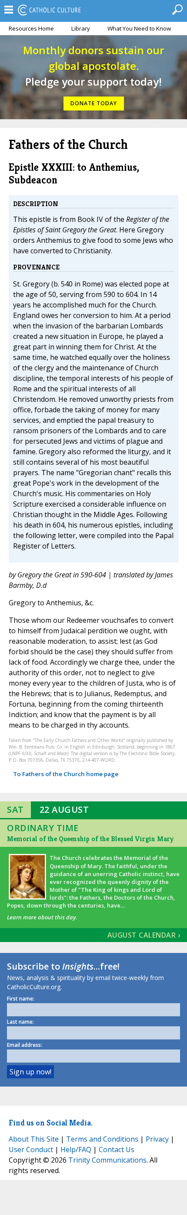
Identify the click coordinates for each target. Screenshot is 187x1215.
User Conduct (31, 1149)
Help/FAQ (75, 1149)
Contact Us (116, 1149)
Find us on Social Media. (51, 1123)
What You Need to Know (139, 28)
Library (80, 28)
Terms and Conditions (102, 1139)
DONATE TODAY (93, 103)
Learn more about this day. (42, 917)
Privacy (157, 1139)
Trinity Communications (107, 1160)
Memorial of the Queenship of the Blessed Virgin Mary (90, 838)
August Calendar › (143, 935)
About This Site (34, 1139)
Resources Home (31, 28)
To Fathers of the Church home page (65, 774)
